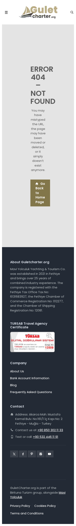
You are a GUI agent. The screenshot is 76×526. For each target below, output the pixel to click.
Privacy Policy (20, 506)
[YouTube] (49, 453)
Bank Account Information (29, 378)
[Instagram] (41, 453)
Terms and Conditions (27, 513)
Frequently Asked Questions (31, 392)
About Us (17, 371)
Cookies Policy (45, 506)
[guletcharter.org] (38, 12)
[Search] (71, 12)
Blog (13, 385)
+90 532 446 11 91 (45, 437)
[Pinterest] (32, 453)
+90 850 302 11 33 (50, 430)
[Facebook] (23, 453)
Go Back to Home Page (40, 193)
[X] (14, 453)
